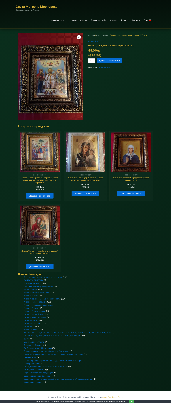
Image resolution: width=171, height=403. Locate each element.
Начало (91, 35)
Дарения (125, 20)
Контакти (136, 20)
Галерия (113, 20)
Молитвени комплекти (34, 342)
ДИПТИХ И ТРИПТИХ (33, 280)
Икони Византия (31, 320)
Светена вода (30, 357)
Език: (146, 20)
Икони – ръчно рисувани (35, 317)
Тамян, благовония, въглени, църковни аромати (46, 366)
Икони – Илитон (31, 308)
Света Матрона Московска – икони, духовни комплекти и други (53, 354)
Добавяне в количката (109, 60)
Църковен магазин (78, 20)
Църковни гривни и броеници (37, 376)
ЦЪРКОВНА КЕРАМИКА (34, 370)
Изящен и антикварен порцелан (38, 286)
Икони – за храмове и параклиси (39, 305)
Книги (26, 339)
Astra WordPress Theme (113, 397)
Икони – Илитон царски (34, 311)
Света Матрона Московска (37, 6)
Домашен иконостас (33, 283)
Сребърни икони (31, 363)
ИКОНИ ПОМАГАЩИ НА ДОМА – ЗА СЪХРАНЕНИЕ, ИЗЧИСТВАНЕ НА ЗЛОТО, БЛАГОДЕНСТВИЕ (67, 332)
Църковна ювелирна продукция (38, 373)
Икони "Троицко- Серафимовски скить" (42, 299)
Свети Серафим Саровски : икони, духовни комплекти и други (53, 360)
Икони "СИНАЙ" (31, 295)
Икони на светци (31, 329)
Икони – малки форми (34, 314)
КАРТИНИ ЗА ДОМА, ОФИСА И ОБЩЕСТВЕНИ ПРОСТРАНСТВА (53, 336)
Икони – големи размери (35, 302)
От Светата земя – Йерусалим (38, 348)
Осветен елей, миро (33, 345)
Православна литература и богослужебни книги (46, 351)
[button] (65, 20)
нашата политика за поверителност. (116, 401)
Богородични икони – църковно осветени (43, 277)
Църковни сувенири (33, 382)
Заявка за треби (98, 20)
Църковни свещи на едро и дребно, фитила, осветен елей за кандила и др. (58, 379)
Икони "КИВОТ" (103, 35)
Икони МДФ (29, 326)
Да (131, 401)
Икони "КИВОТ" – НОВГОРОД (37, 292)
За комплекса (57, 20)
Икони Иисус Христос (34, 323)
